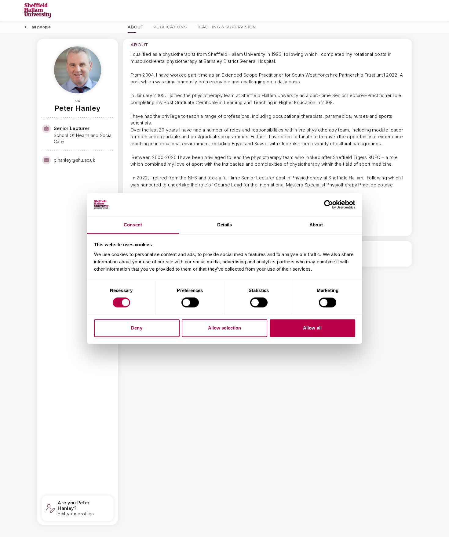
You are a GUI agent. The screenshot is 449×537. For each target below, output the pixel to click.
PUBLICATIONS (170, 26)
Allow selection (224, 327)
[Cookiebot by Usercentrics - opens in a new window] (328, 204)
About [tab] (316, 224)
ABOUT (135, 26)
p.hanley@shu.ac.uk (74, 160)
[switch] (190, 303)
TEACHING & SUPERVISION (227, 26)
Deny (136, 327)
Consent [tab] (133, 224)
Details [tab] (224, 224)
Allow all (312, 327)
